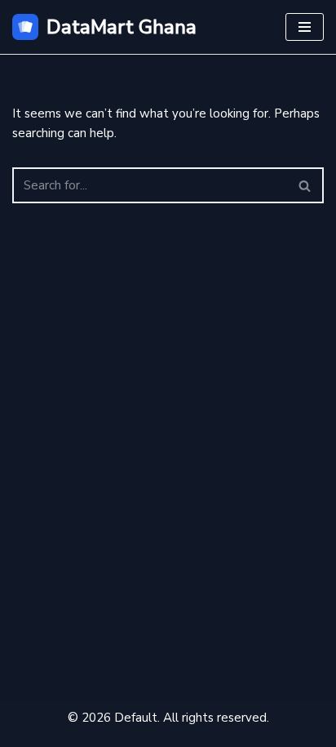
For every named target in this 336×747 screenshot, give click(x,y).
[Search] (305, 185)
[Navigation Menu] (304, 27)
